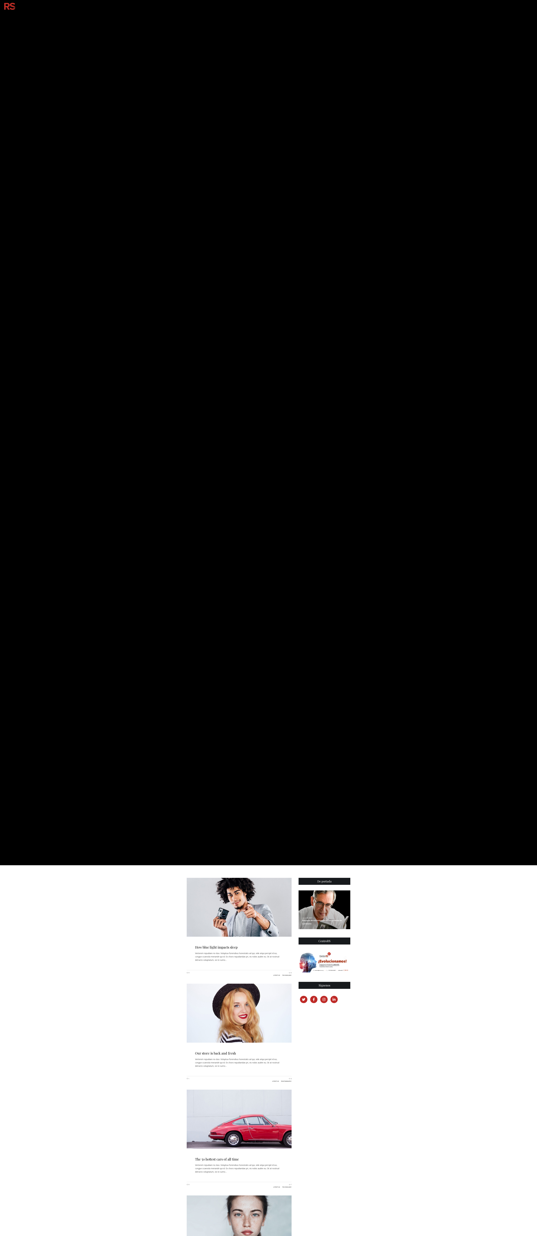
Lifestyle (276, 975)
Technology (287, 975)
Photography (286, 1081)
